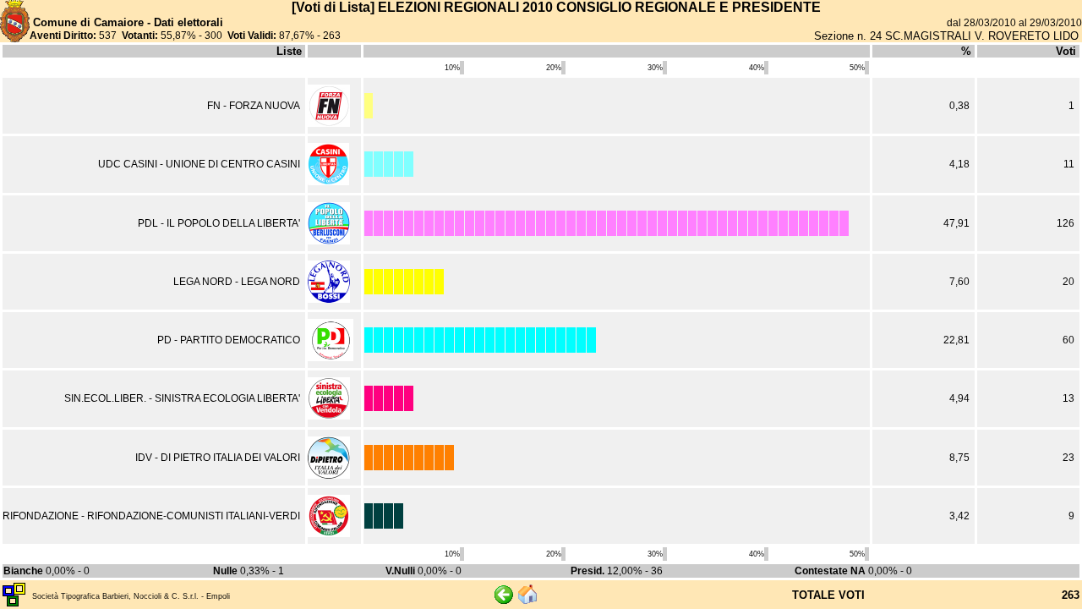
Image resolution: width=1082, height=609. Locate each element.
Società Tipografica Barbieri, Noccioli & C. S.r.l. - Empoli (131, 596)
